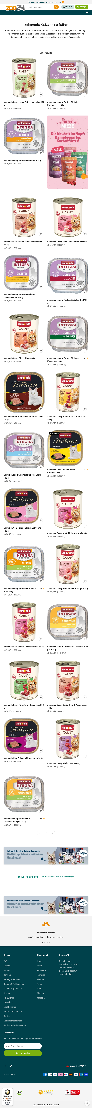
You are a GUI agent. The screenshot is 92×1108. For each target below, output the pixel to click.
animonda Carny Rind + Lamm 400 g (63, 763)
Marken (40, 993)
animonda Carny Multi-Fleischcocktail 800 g (67, 533)
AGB (34, 1104)
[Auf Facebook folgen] (5, 1066)
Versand (7, 970)
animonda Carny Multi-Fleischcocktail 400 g (24, 646)
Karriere (7, 1016)
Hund (39, 961)
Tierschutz (8, 1002)
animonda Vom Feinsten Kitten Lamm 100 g (23, 758)
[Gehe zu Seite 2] (52, 833)
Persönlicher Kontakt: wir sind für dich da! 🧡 (46, 2)
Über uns (8, 993)
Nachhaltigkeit (10, 1007)
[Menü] (11, 1089)
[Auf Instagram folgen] (10, 1066)
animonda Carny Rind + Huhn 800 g (19, 358)
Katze (39, 965)
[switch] (7, 1103)
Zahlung (7, 975)
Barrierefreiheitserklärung (15, 1025)
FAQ (5, 961)
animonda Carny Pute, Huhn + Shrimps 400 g (67, 588)
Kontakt (7, 965)
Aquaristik (41, 970)
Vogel (39, 984)
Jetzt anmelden (23, 1053)
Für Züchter (9, 998)
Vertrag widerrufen (12, 979)
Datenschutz (41, 1104)
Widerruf (56, 1104)
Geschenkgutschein (13, 988)
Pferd (39, 988)
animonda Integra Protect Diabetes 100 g (22, 160)
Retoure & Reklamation (14, 984)
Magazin (41, 998)
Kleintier (40, 979)
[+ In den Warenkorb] (41, 94)
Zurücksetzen (50, 7)
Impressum (49, 1104)
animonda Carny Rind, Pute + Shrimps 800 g (67, 241)
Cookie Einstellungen (13, 1021)
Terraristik (41, 975)
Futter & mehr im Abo (13, 1011)
